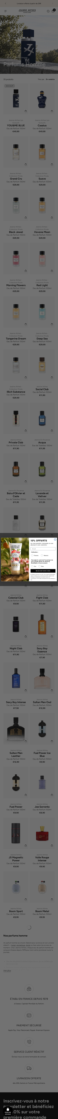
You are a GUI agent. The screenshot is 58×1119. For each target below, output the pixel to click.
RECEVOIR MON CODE (43, 571)
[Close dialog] (55, 539)
